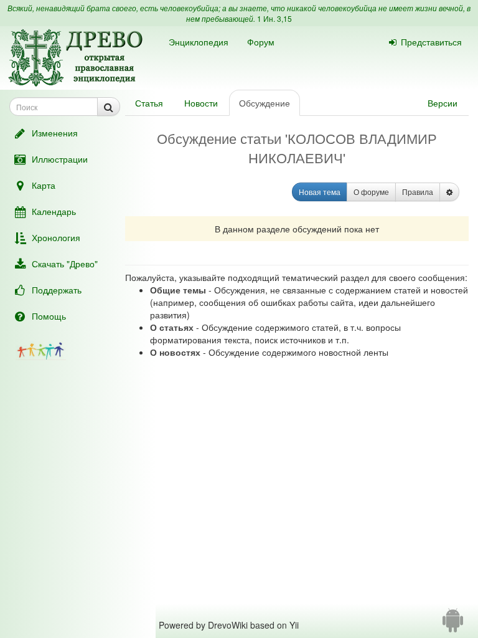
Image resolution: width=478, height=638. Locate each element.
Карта (43, 185)
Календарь (54, 211)
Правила (417, 191)
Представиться (431, 42)
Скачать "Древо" (65, 263)
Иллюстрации (60, 159)
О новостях (175, 352)
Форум (260, 42)
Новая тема (319, 191)
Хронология (56, 237)
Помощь (49, 316)
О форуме (371, 191)
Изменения (55, 132)
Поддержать (57, 289)
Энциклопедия (198, 42)
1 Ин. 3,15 (274, 18)
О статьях (172, 327)
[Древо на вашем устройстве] (453, 625)
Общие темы (178, 289)
